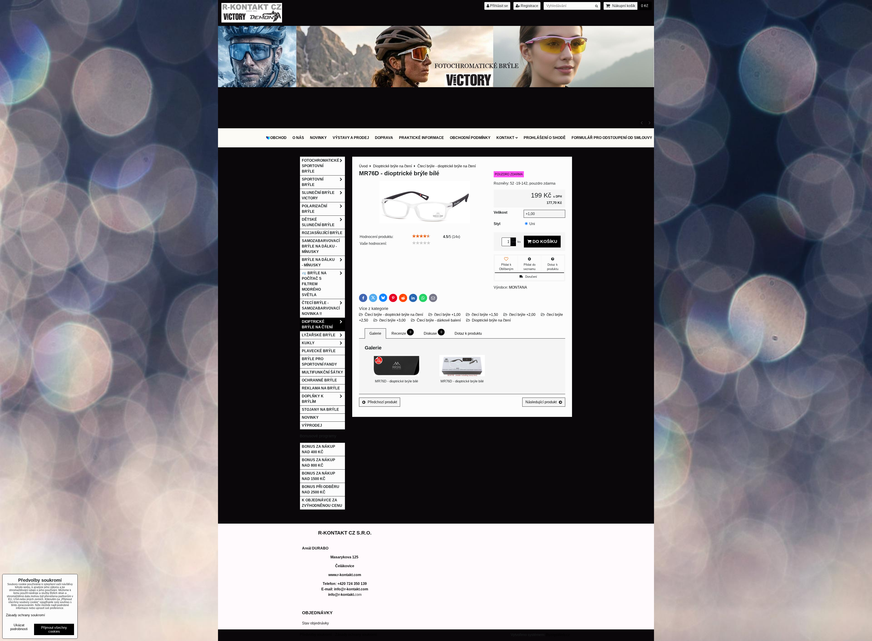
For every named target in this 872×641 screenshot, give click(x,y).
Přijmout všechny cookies (54, 629)
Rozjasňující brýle (322, 233)
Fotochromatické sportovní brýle (320, 165)
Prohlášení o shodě (545, 138)
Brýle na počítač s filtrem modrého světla (314, 284)
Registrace (529, 6)
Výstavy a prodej (351, 138)
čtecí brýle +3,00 (392, 320)
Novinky (318, 138)
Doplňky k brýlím (313, 398)
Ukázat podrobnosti (18, 627)
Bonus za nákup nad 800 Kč (318, 462)
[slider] (421, 236)
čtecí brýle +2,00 (522, 315)
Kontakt (505, 138)
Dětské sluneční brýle (318, 222)
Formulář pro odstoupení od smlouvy (612, 138)
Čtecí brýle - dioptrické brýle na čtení (394, 315)
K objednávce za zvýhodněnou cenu (322, 502)
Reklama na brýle (321, 388)
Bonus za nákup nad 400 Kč (318, 449)
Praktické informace (421, 138)
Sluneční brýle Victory (318, 195)
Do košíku (544, 241)
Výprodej (312, 425)
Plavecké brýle (319, 351)
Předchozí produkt (382, 402)
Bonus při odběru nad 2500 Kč (320, 489)
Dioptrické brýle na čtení (491, 320)
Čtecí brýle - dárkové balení (439, 320)
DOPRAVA (384, 138)
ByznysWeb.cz (558, 635)
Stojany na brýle (320, 409)
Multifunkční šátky (322, 372)
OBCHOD (278, 138)
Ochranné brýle (319, 380)
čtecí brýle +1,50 (485, 315)
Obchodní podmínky (470, 138)
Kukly (308, 343)
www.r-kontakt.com (344, 575)
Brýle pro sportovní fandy (319, 361)
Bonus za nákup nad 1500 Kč (318, 476)
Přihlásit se (498, 6)
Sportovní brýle (312, 182)
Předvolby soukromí (316, 634)
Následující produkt (541, 402)
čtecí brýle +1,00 (447, 315)
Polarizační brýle (314, 208)
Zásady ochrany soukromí (356, 634)
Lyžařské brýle (318, 335)
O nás (298, 138)
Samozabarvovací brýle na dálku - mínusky (321, 246)
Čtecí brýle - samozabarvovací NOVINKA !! (321, 308)
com (345, 594)
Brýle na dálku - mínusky (318, 262)
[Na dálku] (436, 125)
